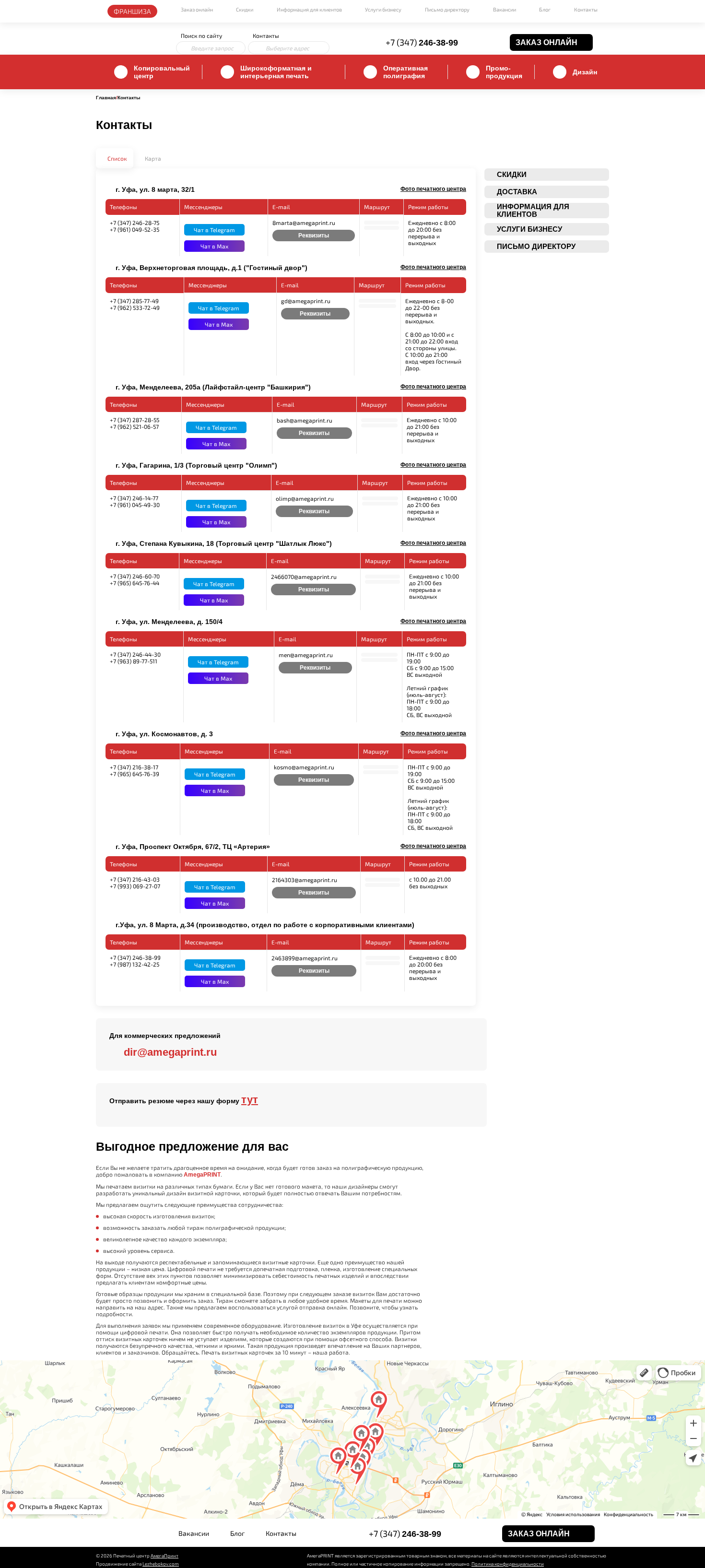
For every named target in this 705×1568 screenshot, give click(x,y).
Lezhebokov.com (160, 1564)
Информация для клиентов (309, 9)
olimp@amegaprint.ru (305, 498)
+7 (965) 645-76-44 (134, 582)
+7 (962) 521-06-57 (134, 426)
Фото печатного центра (433, 189)
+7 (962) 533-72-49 (135, 307)
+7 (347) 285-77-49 (134, 300)
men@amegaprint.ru (306, 654)
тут (249, 1100)
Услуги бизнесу (383, 9)
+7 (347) (422, 42)
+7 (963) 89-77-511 (133, 661)
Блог (545, 9)
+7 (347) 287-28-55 (134, 419)
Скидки (244, 9)
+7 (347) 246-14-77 (134, 498)
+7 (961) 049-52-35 (134, 229)
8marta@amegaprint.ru (303, 222)
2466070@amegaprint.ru (304, 576)
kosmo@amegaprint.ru (304, 767)
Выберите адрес (287, 48)
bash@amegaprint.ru (304, 420)
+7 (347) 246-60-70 (135, 576)
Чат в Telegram (214, 229)
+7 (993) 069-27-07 (135, 886)
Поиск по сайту (201, 35)
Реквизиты (313, 235)
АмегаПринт (164, 1555)
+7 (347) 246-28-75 (134, 222)
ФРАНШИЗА (132, 11)
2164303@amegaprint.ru (304, 879)
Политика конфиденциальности (507, 1564)
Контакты (586, 9)
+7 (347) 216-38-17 (134, 767)
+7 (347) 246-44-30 (135, 654)
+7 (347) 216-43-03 (135, 879)
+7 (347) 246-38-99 (135, 957)
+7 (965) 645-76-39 (134, 773)
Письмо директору (447, 9)
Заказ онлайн (197, 9)
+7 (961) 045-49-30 (135, 504)
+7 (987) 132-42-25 (134, 964)
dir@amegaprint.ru (170, 1052)
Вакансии (504, 9)
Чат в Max (214, 246)
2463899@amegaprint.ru (304, 958)
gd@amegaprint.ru (305, 300)
